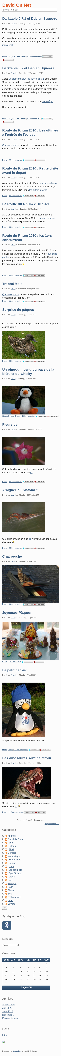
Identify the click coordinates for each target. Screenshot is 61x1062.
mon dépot (7, 45)
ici (31, 472)
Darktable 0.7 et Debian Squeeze (28, 68)
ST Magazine (14, 897)
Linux (12, 416)
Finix (4, 1035)
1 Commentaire (15, 662)
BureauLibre (15, 859)
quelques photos (48, 183)
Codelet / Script (15, 839)
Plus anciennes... (11, 1018)
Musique (12, 883)
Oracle (12, 876)
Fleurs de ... (11, 424)
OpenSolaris (15, 873)
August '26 (26, 987)
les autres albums (38, 190)
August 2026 (8, 1004)
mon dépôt (47, 101)
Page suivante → (52, 824)
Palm (10, 887)
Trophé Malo (12, 284)
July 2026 (7, 1008)
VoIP (10, 900)
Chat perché (12, 556)
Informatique (14, 856)
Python (12, 846)
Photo (23, 56)
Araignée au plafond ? (20, 490)
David (13, 23)
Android (12, 836)
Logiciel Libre (14, 56)
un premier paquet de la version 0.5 (26, 79)
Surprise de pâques (18, 309)
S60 (10, 893)
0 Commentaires (34, 56)
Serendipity (17, 1051)
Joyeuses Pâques (16, 612)
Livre (10, 880)
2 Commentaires (21, 750)
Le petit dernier (14, 670)
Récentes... (8, 1015)
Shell (11, 849)
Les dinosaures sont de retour (26, 758)
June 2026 (7, 1011)
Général (5, 416)
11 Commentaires (16, 812)
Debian (5, 56)
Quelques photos (10, 145)
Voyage (11, 904)
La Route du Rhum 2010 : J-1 (25, 204)
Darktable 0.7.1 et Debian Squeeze (29, 18)
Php (11, 842)
